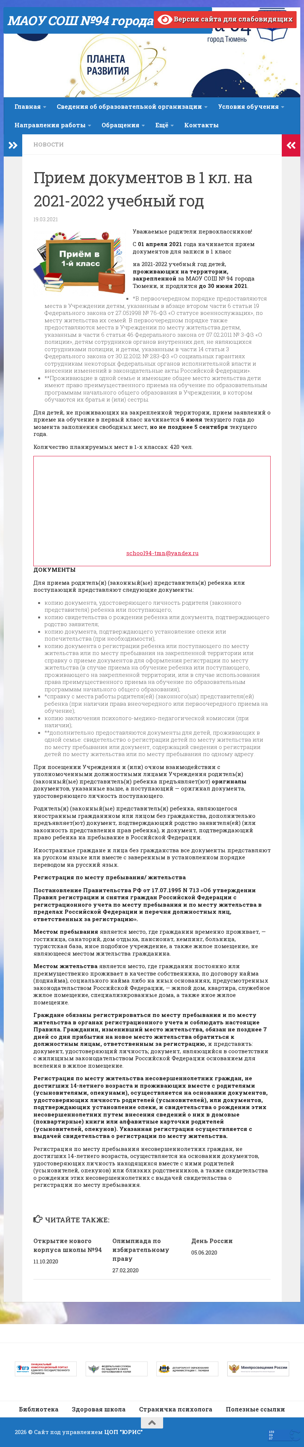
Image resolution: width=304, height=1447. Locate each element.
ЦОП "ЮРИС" (123, 1432)
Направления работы (50, 125)
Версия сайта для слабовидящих (232, 18)
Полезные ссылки (255, 1409)
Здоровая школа (99, 1409)
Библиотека (39, 1409)
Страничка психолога (175, 1409)
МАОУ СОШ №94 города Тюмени (107, 20)
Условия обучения (248, 106)
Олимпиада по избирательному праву (140, 1249)
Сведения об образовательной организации (129, 106)
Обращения (120, 125)
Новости (48, 144)
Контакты (201, 125)
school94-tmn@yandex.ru (162, 553)
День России (212, 1241)
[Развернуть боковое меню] (13, 145)
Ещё (161, 125)
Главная (27, 106)
